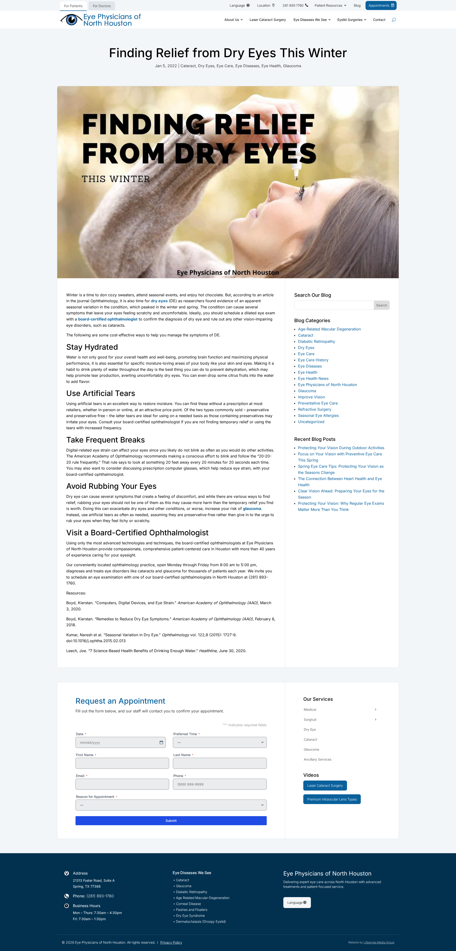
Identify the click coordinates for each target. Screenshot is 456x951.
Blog (357, 5)
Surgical (310, 719)
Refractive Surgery (314, 409)
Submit (171, 821)
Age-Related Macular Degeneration (329, 329)
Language (237, 5)
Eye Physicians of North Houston (327, 384)
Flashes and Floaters (191, 910)
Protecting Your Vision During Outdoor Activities (341, 447)
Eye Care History (313, 360)
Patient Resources (328, 5)
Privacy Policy (171, 942)
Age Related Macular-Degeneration (202, 898)
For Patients (73, 6)
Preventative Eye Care (318, 403)
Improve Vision (311, 397)
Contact (379, 20)
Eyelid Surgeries (349, 20)
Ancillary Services (317, 759)
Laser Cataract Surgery (268, 20)
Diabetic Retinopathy (316, 341)
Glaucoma (292, 65)
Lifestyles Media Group (379, 942)
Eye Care (225, 65)
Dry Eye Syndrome (190, 916)
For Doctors (102, 6)
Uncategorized (311, 421)
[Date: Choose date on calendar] (161, 742)
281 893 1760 (293, 5)
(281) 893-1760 (100, 896)
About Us (231, 20)
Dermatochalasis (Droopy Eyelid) (201, 921)
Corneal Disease (188, 904)
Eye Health (271, 65)
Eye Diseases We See (310, 20)
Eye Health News (313, 378)
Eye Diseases (247, 65)
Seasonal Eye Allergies (318, 415)
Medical (310, 709)
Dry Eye (310, 729)
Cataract (188, 65)
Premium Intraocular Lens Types (332, 799)
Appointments (379, 5)
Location (263, 5)
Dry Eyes (206, 65)
